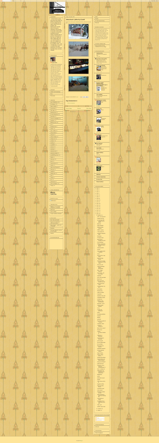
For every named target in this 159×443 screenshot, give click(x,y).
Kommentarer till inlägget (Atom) (81, 111)
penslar (98, 376)
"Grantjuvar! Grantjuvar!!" (100, 326)
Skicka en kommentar (71, 103)
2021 (98, 195)
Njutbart (51, 157)
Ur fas (98, 308)
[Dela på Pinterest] (87, 97)
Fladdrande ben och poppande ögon (101, 55)
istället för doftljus (100, 292)
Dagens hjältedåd (100, 225)
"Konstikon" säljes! (100, 323)
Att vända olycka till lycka (99, 20)
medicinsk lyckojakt (53, 153)
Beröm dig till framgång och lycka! (101, 240)
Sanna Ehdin (98, 148)
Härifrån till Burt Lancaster (100, 228)
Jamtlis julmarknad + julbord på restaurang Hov (101, 395)
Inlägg (98, 417)
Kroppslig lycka (53, 126)
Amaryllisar (99, 294)
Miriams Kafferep (99, 152)
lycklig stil (52, 134)
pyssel (51, 161)
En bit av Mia (99, 108)
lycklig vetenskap (53, 136)
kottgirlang (99, 275)
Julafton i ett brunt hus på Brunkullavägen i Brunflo (101, 245)
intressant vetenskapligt (54, 118)
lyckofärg (52, 142)
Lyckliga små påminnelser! (100, 310)
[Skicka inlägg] (81, 96)
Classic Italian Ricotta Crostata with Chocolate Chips (104, 68)
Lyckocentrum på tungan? (100, 399)
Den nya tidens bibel (103, 102)
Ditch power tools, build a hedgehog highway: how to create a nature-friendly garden (101, 61)
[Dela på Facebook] (86, 97)
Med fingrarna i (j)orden (101, 100)
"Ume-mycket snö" (100, 231)
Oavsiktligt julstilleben (101, 314)
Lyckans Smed (54, 62)
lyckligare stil (52, 138)
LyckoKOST (52, 144)
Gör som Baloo (100, 344)
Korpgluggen (98, 134)
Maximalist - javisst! (101, 303)
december (99, 215)
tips (51, 179)
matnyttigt (52, 149)
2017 (98, 201)
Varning (51, 185)
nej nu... (98, 253)
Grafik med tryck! (100, 363)
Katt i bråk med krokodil (54, 219)
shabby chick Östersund (54, 167)
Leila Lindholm (99, 94)
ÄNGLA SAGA (99, 165)
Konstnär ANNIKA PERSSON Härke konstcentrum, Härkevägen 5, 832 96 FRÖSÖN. (102, 84)
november (99, 408)
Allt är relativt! (100, 390)
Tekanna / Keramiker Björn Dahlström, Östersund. (104, 88)
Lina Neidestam (99, 143)
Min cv (51, 93)
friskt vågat (52, 110)
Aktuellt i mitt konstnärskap (55, 91)
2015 (98, 205)
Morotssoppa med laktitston (100, 346)
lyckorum (52, 146)
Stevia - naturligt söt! (101, 369)
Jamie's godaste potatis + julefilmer (101, 251)
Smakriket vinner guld (101, 295)
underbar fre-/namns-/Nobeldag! (101, 332)
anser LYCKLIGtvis (53, 102)
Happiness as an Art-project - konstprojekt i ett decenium (55, 207)
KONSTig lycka (53, 122)
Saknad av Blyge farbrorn (100, 355)
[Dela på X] (85, 97)
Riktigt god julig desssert (100, 259)
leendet (51, 128)
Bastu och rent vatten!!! (101, 328)
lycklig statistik (53, 132)
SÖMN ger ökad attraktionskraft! (100, 301)
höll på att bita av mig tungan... (101, 256)
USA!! (97, 153)
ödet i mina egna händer (101, 277)
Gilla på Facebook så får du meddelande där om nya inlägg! (100, 46)
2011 (98, 212)
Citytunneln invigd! (100, 388)
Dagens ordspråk (53, 106)
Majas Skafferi (99, 117)
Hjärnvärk (99, 223)
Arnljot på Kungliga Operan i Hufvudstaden (100, 267)
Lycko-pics (97, 426)
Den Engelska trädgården (103, 119)
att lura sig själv (100, 340)
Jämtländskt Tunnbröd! (101, 348)
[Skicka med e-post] (83, 97)
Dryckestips (99, 236)
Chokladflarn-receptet (101, 297)
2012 (98, 210)
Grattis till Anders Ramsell (100, 386)
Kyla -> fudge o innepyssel (100, 271)
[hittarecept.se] (53, 200)
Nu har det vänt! (100, 264)
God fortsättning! (100, 242)
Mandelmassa (99, 374)
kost (51, 124)
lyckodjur (52, 140)
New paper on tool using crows (104, 136)
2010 (98, 213)
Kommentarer (99, 420)
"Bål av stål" (99, 404)
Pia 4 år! (102, 127)
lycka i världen (53, 130)
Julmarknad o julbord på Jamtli (101, 392)
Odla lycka (97, 22)
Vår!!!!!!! (102, 166)
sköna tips (52, 169)
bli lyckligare (52, 104)
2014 (98, 206)
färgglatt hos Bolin (100, 384)
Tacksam (51, 177)
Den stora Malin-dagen (101, 342)
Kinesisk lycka (99, 290)
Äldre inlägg (88, 108)
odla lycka (52, 159)
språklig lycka (52, 173)
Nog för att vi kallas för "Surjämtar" (101, 321)
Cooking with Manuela (100, 65)
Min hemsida (52, 95)
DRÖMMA (98, 174)
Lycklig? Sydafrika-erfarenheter (56, 213)
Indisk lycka (52, 209)
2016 (98, 203)
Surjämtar (99, 315)
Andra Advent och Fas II (101, 382)
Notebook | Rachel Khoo (101, 177)
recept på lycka (53, 163)
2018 (98, 200)
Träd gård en (98, 74)
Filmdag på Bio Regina (101, 357)
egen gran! (99, 319)
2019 (98, 198)
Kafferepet (98, 157)
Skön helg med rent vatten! (100, 284)
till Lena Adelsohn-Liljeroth (100, 351)
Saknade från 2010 (100, 218)
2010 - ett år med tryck (101, 216)
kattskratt (52, 233)
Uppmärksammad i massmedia (100, 338)
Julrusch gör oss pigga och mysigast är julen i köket (101, 262)
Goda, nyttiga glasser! (100, 149)
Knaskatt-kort (99, 329)
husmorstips (52, 116)
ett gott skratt (52, 108)
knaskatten (52, 120)
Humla (102, 109)
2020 (98, 196)
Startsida (79, 108)
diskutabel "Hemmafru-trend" (101, 234)
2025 (98, 188)
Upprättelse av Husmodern (99, 336)
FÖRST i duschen (100, 229)
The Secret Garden (100, 126)
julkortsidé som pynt (101, 377)
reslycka (51, 165)
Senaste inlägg (69, 108)
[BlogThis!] (84, 97)
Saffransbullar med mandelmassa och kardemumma (100, 371)
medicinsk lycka (53, 151)
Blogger (81, 440)
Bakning (98, 317)
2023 (98, 191)
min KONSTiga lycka (54, 155)
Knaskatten (52, 228)
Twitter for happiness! (99, 432)
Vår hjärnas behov (100, 237)
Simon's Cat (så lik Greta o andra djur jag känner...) (55, 222)
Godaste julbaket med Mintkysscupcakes (101, 359)
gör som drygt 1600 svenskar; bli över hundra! (100, 221)
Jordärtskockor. (103, 75)
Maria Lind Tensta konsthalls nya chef (101, 281)
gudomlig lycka (53, 112)
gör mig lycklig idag (54, 114)
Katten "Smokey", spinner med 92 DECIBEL (55, 225)
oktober (99, 410)
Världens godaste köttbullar (100, 306)
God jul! (98, 249)
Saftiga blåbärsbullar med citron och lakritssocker (101, 96)
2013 (98, 208)
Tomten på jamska (100, 247)
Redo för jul (99, 279)
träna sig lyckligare (53, 183)
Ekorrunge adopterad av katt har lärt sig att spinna (56, 231)
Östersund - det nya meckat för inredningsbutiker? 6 (101, 366)
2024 (98, 189)
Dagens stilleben (100, 353)
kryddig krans (99, 299)
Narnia (98, 312)
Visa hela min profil (53, 86)
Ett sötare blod (99, 179)
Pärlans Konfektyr (99, 181)
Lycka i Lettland (53, 211)
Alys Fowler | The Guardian (101, 58)
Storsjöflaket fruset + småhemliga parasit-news (101, 402)
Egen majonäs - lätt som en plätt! (100, 273)
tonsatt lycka (52, 181)
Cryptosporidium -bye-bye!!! (101, 287)
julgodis (98, 379)
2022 (98, 193)
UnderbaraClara (99, 53)
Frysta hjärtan (99, 289)
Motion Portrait (99, 144)
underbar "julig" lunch (101, 406)
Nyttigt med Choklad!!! (101, 361)
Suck (51, 175)
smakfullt (52, 171)
